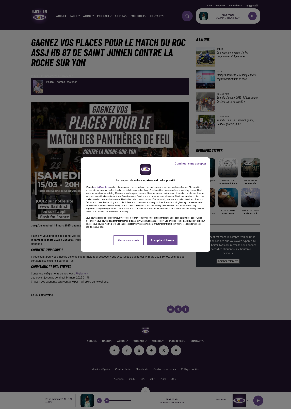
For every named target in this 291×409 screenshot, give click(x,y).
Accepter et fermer (162, 240)
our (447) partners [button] (101, 187)
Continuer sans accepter (190, 163)
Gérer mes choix (128, 240)
